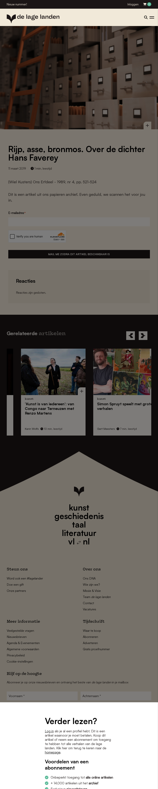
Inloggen (133, 4)
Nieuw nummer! (17, 4)
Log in (49, 731)
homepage (52, 752)
